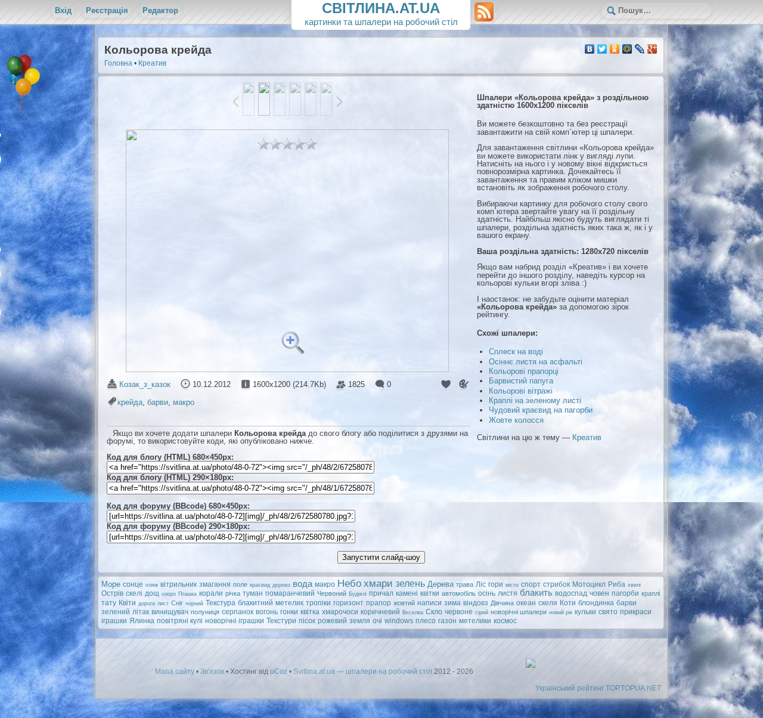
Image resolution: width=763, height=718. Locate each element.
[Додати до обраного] (445, 384)
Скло (434, 612)
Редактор (160, 10)
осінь (486, 593)
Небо (349, 583)
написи (429, 603)
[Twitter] (602, 49)
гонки (289, 612)
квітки (429, 593)
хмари (378, 583)
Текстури (281, 621)
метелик (289, 603)
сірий (481, 612)
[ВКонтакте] (590, 49)
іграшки (114, 621)
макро (183, 402)
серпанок (237, 612)
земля (359, 621)
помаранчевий (290, 593)
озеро (169, 594)
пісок (307, 621)
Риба (616, 584)
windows (398, 621)
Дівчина (502, 602)
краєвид (260, 585)
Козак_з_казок (144, 384)
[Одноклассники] (615, 49)
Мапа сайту (174, 671)
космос (505, 621)
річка (232, 593)
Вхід (63, 10)
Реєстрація (107, 10)
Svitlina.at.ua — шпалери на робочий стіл (362, 671)
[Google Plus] (652, 49)
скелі (134, 593)
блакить (536, 593)
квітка (310, 612)
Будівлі (358, 594)
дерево (281, 585)
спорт (531, 584)
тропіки (318, 603)
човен (599, 593)
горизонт (348, 603)
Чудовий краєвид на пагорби (541, 410)
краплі (650, 593)
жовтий (404, 602)
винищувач (169, 612)
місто (512, 585)
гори (495, 584)
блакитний (255, 603)
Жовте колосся (516, 420)
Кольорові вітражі (521, 390)
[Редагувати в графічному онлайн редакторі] (463, 384)
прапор (378, 603)
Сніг (177, 602)
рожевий (332, 621)
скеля (547, 603)
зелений (115, 612)
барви (157, 402)
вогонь (267, 612)
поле (240, 584)
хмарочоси (340, 612)
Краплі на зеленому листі (535, 400)
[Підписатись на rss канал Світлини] (484, 11)
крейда (129, 402)
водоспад (571, 593)
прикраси (636, 612)
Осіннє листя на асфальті (535, 361)
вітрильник (178, 584)
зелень (410, 583)
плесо (425, 621)
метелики (475, 621)
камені (407, 593)
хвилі (634, 585)
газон (447, 621)
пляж (151, 585)
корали (211, 593)
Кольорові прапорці (524, 371)
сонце (133, 584)
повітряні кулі (180, 621)
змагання (215, 584)
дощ (152, 593)
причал (381, 593)
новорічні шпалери (519, 611)
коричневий (380, 612)
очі (377, 621)
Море (110, 584)
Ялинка (141, 621)
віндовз (475, 603)
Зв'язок (212, 671)
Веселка (412, 612)
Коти (568, 603)
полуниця (205, 611)
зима (452, 603)
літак (140, 612)
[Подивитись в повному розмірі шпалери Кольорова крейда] (296, 344)
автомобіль (459, 593)
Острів (112, 593)
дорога (146, 603)
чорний (194, 603)
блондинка (596, 603)
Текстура (220, 603)
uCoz (278, 671)
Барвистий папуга (521, 380)
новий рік (560, 612)
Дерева (440, 584)
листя (507, 593)
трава (464, 584)
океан (526, 603)
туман (253, 593)
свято (608, 612)
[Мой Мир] (627, 49)
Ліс (481, 584)
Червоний (331, 593)
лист (163, 603)
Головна (118, 63)
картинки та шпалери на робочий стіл (381, 13)
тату (108, 603)
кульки (585, 612)
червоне (459, 612)
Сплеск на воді (516, 351)
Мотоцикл (589, 584)
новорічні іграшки (234, 621)
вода (302, 584)
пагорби (625, 593)
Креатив (152, 63)
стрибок (556, 584)
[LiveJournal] (640, 49)
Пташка (187, 594)
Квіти (127, 603)
